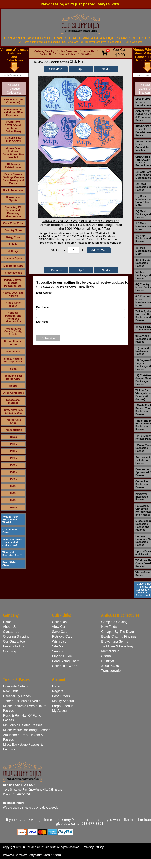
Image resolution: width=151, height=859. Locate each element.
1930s (13, 465)
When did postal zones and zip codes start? (12, 542)
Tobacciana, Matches (13, 401)
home (7, 622)
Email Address (44, 292)
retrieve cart (62, 636)
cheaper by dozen (17, 696)
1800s (13, 436)
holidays (107, 661)
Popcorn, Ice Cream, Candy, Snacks (13, 331)
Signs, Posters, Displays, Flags (13, 360)
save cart (59, 632)
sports (106, 656)
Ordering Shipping (44, 51)
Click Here (77, 62)
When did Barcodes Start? (12, 554)
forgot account (63, 706)
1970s (13, 493)
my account (60, 711)
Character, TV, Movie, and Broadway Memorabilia (13, 212)
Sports (13, 385)
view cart (59, 627)
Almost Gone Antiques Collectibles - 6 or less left (13, 153)
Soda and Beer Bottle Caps (13, 377)
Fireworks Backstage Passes (141, 496)
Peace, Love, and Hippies (13, 294)
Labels (13, 244)
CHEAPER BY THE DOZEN (13, 140)
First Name (42, 307)
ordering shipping (16, 636)
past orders (61, 696)
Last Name (42, 321)
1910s (13, 451)
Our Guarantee (69, 51)
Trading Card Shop (13, 421)
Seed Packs (13, 351)
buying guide (62, 656)
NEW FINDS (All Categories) (13, 101)
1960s (13, 486)
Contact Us (46, 54)
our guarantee (14, 641)
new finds (109, 627)
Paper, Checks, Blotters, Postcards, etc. (13, 282)
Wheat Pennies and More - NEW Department (13, 112)
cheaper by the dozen (118, 632)
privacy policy (13, 646)
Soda (13, 368)
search (57, 651)
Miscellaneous (13, 272)
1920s (13, 458)
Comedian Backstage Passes (141, 484)
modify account (63, 701)
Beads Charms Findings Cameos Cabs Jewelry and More (13, 179)
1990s (13, 507)
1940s (13, 472)
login (56, 686)
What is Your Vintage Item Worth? (10, 519)
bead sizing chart (65, 661)
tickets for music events (22, 701)
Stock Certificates (13, 392)
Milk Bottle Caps (13, 265)
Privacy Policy (67, 54)
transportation (111, 671)
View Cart (86, 54)
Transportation (13, 429)
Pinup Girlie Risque (13, 304)
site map (58, 646)
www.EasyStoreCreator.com (40, 855)
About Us (89, 51)
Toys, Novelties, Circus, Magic (13, 411)
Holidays (13, 251)
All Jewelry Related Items (13, 166)
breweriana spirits (114, 641)
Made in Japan (13, 258)
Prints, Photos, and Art (13, 343)
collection (59, 622)
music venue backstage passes (26, 730)
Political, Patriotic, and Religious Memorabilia (13, 317)
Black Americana (13, 190)
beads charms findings (118, 636)
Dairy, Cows (13, 237)
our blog (9, 651)
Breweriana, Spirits (13, 199)
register (58, 691)
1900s (13, 444)
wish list (59, 641)
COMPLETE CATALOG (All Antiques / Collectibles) (13, 127)
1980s (13, 500)
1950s (13, 479)
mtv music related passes (22, 725)
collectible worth (64, 666)
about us (10, 627)
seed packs (110, 666)
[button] (56, 69)
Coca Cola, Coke (13, 223)
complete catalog (114, 622)
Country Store (13, 230)
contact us (11, 632)
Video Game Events (142, 574)
